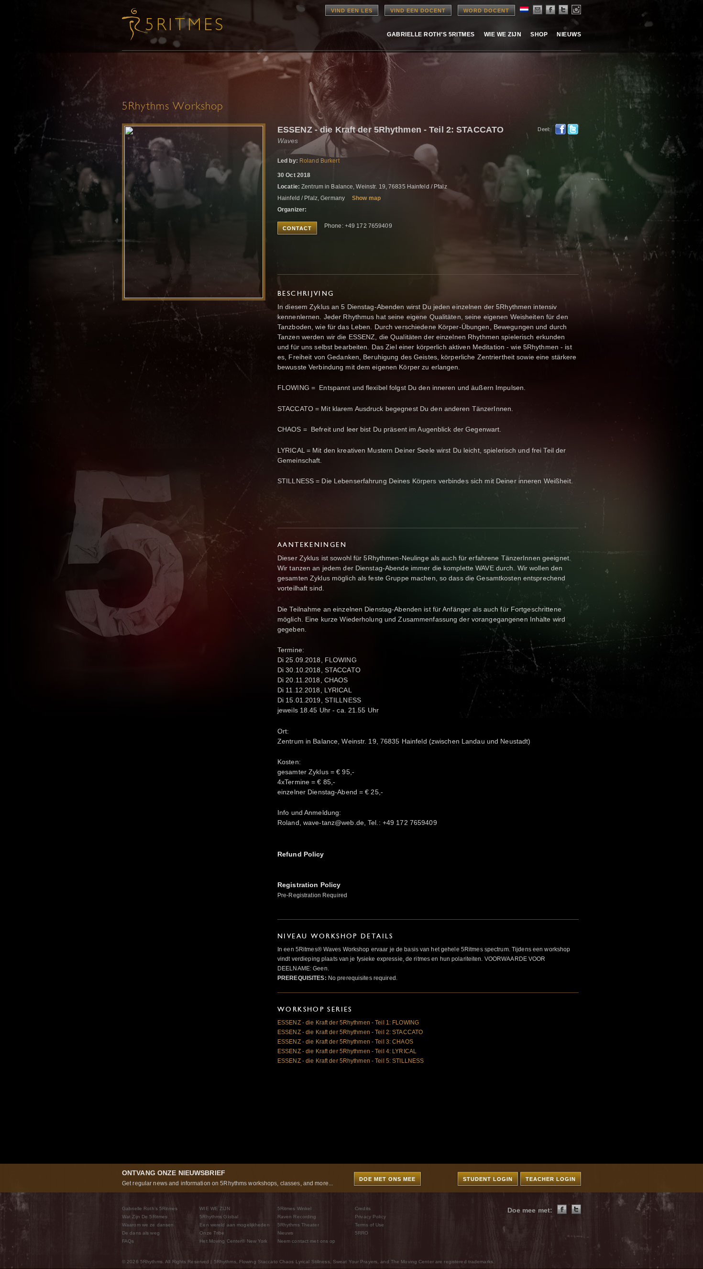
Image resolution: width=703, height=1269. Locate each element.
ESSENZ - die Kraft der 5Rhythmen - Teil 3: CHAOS (345, 1041)
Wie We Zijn (502, 34)
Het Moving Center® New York (233, 1241)
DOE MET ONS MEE (387, 1179)
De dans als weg (141, 1233)
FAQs (128, 1241)
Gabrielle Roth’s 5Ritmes (431, 34)
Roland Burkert (319, 160)
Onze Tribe (211, 1233)
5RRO (361, 1233)
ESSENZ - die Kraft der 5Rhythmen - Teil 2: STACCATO (350, 1032)
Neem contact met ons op (306, 1241)
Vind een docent (418, 10)
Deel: (544, 129)
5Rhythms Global (218, 1216)
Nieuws (569, 34)
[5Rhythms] (174, 24)
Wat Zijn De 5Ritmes (144, 1216)
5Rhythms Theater (298, 1224)
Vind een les (352, 10)
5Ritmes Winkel (294, 1208)
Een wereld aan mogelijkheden (234, 1224)
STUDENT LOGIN (488, 1179)
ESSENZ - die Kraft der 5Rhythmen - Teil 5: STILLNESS (350, 1061)
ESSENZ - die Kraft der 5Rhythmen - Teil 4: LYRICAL (347, 1051)
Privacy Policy (370, 1216)
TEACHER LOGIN (551, 1179)
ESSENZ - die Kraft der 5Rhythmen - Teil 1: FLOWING (348, 1022)
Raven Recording (297, 1216)
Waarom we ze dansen (148, 1224)
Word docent (486, 10)
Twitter (573, 129)
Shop (539, 34)
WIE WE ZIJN (214, 1208)
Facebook (560, 129)
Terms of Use (369, 1224)
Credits (363, 1208)
